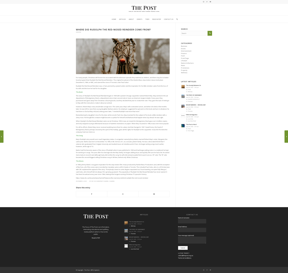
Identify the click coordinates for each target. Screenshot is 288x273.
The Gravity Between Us (193, 85)
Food (183, 56)
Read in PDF (96, 238)
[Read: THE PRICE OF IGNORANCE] (183, 96)
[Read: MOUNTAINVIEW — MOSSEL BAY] (183, 106)
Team (189, 89)
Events (183, 49)
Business (184, 46)
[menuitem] (114, 19)
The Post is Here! (191, 124)
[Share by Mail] (154, 194)
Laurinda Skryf (192, 121)
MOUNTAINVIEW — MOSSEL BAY (196, 105)
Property (184, 70)
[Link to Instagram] (203, 1)
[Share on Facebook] (91, 194)
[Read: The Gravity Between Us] (183, 87)
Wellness (190, 91)
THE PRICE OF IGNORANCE (194, 95)
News (183, 65)
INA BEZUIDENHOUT (194, 99)
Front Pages (191, 131)
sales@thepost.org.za (185, 255)
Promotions (185, 68)
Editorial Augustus (191, 114)
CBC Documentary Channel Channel (103, 181)
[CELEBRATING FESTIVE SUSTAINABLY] (1, 136)
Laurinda (190, 119)
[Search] (176, 19)
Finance (184, 53)
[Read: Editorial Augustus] (183, 116)
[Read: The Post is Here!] (183, 126)
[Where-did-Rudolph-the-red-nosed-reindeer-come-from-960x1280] (123, 56)
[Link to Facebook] (207, 1)
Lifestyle (78, 32)
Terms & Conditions (184, 258)
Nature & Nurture (187, 63)
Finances (190, 101)
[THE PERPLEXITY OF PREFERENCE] (286, 136)
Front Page (185, 58)
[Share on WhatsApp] (122, 194)
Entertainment (186, 51)
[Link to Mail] (210, 1)
